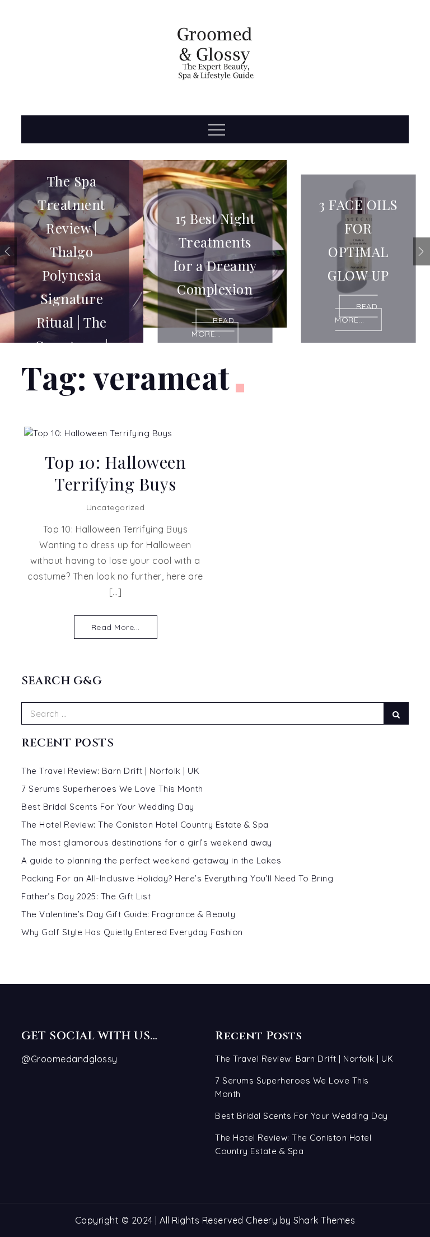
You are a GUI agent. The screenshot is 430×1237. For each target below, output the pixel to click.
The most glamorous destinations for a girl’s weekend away (146, 842)
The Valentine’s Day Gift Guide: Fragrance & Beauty (128, 914)
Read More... (115, 627)
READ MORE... (212, 327)
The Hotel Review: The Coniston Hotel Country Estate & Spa (145, 824)
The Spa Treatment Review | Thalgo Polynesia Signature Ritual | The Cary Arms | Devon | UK (72, 274)
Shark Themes (324, 1220)
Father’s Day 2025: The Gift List (86, 896)
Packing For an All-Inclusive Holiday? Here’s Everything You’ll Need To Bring (177, 878)
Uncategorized (115, 507)
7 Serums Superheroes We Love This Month (112, 788)
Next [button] (421, 251)
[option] (71, 251)
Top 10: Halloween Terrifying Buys (115, 473)
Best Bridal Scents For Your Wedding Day (107, 806)
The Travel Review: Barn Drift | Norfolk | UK (110, 770)
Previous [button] (8, 251)
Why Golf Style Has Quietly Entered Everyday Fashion (132, 932)
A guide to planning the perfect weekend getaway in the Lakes (151, 860)
